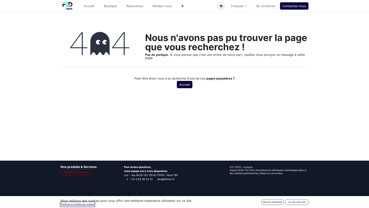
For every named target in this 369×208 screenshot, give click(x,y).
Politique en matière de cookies (77, 204)
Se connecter (265, 6)
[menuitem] (89, 6)
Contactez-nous (294, 6)
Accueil (184, 84)
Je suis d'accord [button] (297, 201)
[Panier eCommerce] (221, 6)
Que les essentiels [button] (272, 201)
